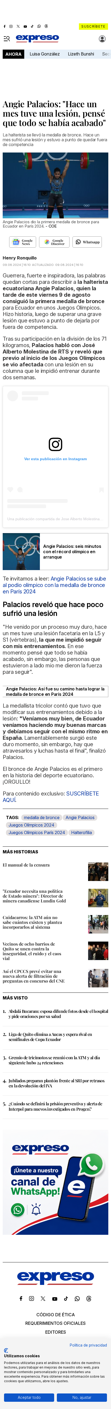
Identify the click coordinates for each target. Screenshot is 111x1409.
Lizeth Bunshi (81, 54)
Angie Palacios (80, 817)
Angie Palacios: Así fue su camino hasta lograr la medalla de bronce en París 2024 (55, 691)
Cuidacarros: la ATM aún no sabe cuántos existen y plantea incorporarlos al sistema (32, 922)
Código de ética (55, 1314)
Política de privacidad (88, 1345)
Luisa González (45, 54)
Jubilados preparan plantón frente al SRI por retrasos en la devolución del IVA (56, 1083)
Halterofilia (81, 832)
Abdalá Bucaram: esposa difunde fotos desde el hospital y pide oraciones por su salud (58, 1013)
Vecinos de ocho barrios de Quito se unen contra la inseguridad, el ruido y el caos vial (32, 951)
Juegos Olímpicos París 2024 (37, 832)
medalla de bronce (42, 817)
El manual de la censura (26, 865)
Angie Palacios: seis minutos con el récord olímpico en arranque (72, 552)
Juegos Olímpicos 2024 (31, 825)
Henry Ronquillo (20, 258)
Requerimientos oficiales (55, 1323)
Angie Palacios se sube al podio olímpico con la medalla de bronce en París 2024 (54, 585)
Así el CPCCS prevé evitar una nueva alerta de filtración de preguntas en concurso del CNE (34, 976)
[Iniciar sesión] (102, 39)
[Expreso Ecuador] (55, 1283)
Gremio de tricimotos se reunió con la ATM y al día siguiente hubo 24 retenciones (54, 1060)
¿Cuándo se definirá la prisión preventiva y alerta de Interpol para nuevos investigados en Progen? (55, 1106)
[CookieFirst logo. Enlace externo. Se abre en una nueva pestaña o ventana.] (6, 1350)
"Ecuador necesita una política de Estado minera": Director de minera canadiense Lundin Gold (34, 896)
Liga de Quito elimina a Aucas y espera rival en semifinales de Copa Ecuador (50, 1036)
